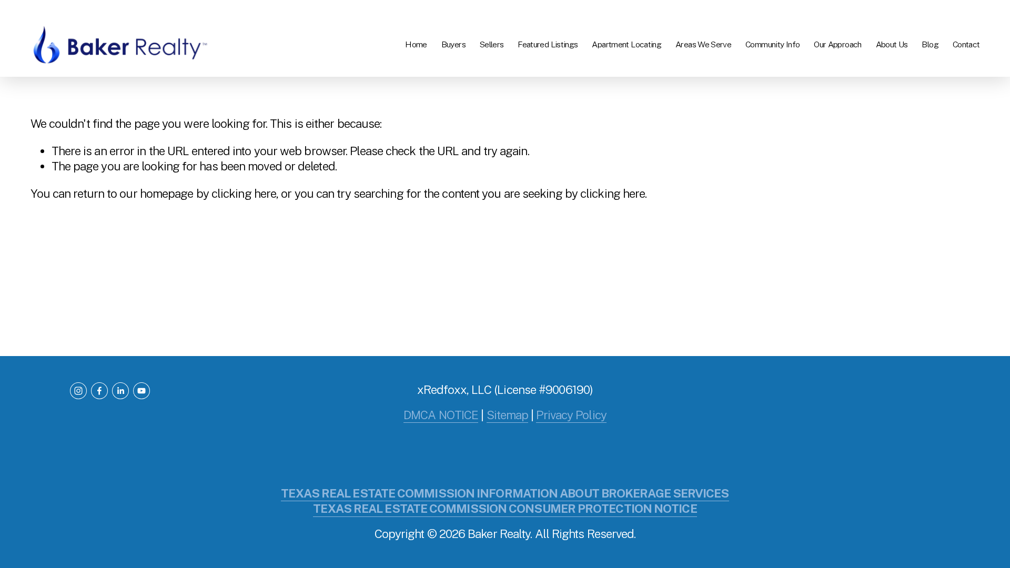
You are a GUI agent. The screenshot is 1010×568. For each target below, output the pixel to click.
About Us (892, 44)
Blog (930, 44)
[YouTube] (141, 390)
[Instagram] (78, 390)
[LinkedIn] (120, 390)
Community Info (772, 44)
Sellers (492, 44)
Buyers (453, 44)
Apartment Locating (626, 44)
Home (416, 44)
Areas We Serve (703, 44)
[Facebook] (99, 390)
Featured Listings (548, 44)
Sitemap (508, 415)
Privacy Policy (571, 415)
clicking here (243, 193)
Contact (966, 44)
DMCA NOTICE (440, 415)
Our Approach (837, 44)
